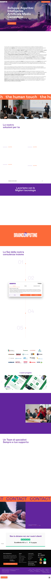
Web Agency (30, 558)
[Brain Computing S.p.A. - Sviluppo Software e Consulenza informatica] (3, 1)
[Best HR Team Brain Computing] (40, 559)
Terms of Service (37, 525)
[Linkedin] (38, 555)
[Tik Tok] (44, 555)
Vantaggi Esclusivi (38, 571)
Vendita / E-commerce (22, 557)
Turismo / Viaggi (21, 558)
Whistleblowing (43, 571)
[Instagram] (40, 555)
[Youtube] (43, 555)
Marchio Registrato (36, 570)
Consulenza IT (30, 556)
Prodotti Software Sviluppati (46, 572)
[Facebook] (41, 555)
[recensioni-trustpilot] (25, 540)
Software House (30, 557)
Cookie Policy (47, 569)
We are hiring (5, 577)
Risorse (48, 571)
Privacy (43, 569)
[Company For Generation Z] (40, 562)
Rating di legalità (31, 563)
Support (33, 569)
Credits (30, 569)
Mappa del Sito (42, 570)
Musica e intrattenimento (23, 562)
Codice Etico (47, 570)
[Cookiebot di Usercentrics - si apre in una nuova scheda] (38, 283)
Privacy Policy (33, 525)
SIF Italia (7, 387)
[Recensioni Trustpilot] (44, 559)
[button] (1, 381)
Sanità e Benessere (22, 556)
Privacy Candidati (30, 570)
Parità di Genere (32, 571)
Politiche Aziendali (38, 569)
